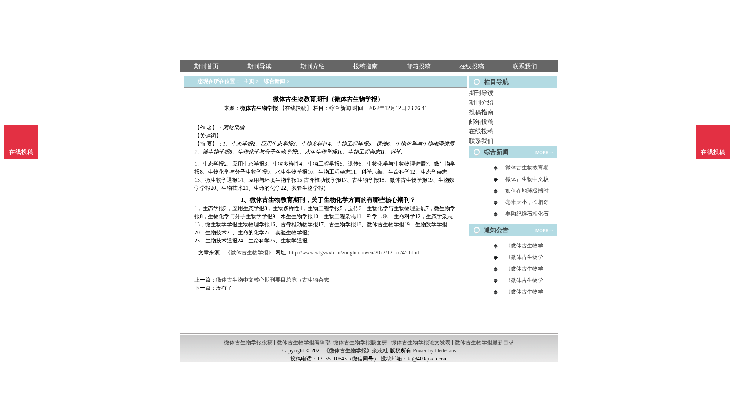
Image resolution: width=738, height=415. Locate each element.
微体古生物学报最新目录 (484, 342)
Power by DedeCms (434, 351)
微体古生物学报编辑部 (304, 342)
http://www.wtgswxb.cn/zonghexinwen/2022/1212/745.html (354, 253)
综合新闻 (274, 81)
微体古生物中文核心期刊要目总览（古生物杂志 (272, 280)
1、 (245, 199)
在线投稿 (481, 131)
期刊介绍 (481, 102)
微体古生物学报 (259, 108)
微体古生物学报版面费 (360, 342)
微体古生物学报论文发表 (420, 342)
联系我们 (481, 141)
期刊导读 (481, 93)
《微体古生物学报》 (249, 253)
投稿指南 (481, 112)
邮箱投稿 (481, 121)
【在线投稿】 (295, 108)
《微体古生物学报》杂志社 (356, 351)
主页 (249, 81)
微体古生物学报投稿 (248, 342)
